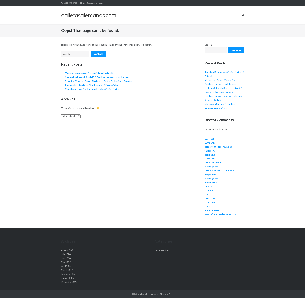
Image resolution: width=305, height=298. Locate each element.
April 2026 (66, 266)
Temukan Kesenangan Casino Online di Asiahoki (89, 73)
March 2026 (67, 270)
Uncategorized (162, 250)
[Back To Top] (297, 290)
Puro (171, 294)
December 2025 (69, 282)
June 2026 (66, 258)
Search (208, 44)
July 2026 (66, 254)
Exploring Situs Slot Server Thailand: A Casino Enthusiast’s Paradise (98, 81)
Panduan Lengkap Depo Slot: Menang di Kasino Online (92, 85)
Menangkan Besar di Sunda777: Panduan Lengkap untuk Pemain (97, 77)
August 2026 (67, 250)
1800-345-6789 (70, 3)
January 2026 (67, 278)
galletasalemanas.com (148, 294)
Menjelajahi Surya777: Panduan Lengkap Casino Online (92, 89)
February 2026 (68, 274)
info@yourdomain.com (93, 3)
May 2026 (66, 262)
